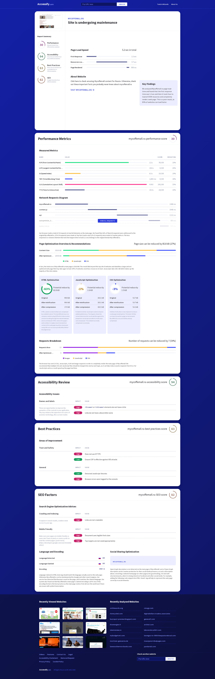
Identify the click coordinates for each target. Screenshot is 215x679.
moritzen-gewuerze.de (119, 641)
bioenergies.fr (115, 624)
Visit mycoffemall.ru (81, 90)
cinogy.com (148, 608)
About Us (174, 4)
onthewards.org (116, 608)
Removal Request (67, 658)
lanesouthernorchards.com (121, 646)
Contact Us (61, 654)
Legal (70, 654)
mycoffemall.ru (76, 18)
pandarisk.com (150, 646)
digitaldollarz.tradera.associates (157, 613)
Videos (41, 654)
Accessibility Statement (48, 658)
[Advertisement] (123, 38)
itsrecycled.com (116, 613)
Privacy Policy (44, 661)
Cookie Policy (58, 661)
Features (50, 654)
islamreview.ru (115, 630)
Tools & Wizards (163, 4)
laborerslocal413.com (152, 630)
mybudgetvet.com (117, 635)
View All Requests (107, 221)
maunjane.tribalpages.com (154, 641)
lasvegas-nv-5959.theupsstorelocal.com (160, 635)
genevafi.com (149, 619)
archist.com (149, 624)
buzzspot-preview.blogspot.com (123, 619)
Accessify (45, 4)
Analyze (122, 4)
